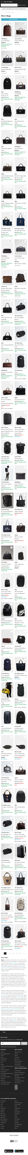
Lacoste (2, 1128)
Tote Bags (17, 1122)
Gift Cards (17, 1059)
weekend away (13, 963)
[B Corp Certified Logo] (21, 1087)
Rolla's (16, 1128)
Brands (2, 1057)
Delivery (16, 1053)
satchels (3, 967)
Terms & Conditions (5, 1069)
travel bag (3, 995)
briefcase (16, 1008)
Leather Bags (17, 1104)
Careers (2, 1064)
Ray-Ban (16, 1110)
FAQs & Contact (18, 1052)
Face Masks (3, 1100)
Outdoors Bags (4, 1120)
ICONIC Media (4, 1059)
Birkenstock (3, 1108)
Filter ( (13, 19)
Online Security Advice (5, 1076)
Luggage (2, 1110)
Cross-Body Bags (18, 1124)
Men (2, 12)
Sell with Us (3, 1060)
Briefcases (3, 1117)
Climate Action (18, 1082)
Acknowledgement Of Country (5, 1054)
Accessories (7, 12)
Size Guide (17, 1057)
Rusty (16, 1115)
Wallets (2, 1111)
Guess (2, 1124)
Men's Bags (3, 1115)
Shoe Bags (17, 1113)
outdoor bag (20, 996)
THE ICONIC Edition (5, 1084)
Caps (2, 1104)
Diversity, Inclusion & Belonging (19, 1075)
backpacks (22, 966)
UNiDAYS (3, 1078)
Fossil (16, 1100)
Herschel (2, 1126)
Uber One (3, 1080)
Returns (16, 1055)
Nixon (16, 1106)
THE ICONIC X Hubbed (5, 1082)
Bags (13, 12)
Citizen (2, 1102)
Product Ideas (18, 1062)
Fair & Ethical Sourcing (19, 1080)
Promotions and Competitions (7, 1066)
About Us (3, 1052)
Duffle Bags (17, 1119)
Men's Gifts (3, 1113)
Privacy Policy (3, 1071)
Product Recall (18, 1064)
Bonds (16, 1117)
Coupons (2, 1068)
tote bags (8, 967)
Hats (2, 1106)
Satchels (16, 1120)
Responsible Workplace (20, 1072)
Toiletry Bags (17, 1111)
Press (2, 1062)
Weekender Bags (18, 1102)
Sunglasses (3, 1122)
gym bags (14, 1019)
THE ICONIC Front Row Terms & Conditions (7, 1074)
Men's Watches (4, 1119)
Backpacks (17, 1126)
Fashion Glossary (18, 1061)
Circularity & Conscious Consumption (20, 1078)
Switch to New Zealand (20, 1066)
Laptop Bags (17, 1108)
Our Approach (18, 1070)
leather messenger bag (7, 1008)
